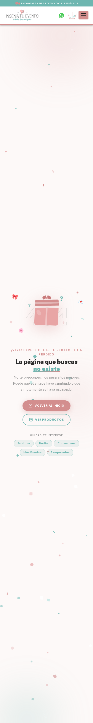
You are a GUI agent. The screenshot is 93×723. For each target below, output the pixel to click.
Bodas (43, 443)
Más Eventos (32, 452)
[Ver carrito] (72, 15)
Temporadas (60, 452)
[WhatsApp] (61, 15)
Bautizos (24, 443)
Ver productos (49, 419)
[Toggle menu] (83, 15)
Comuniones (66, 443)
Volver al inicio (49, 405)
